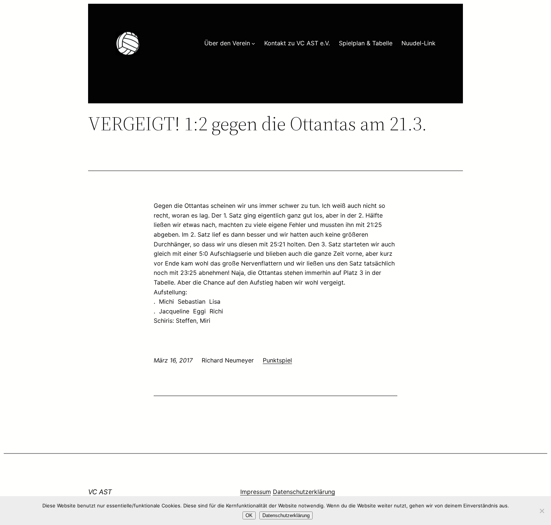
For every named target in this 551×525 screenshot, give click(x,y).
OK (249, 515)
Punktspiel (277, 360)
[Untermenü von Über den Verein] (253, 43)
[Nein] (541, 511)
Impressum (255, 491)
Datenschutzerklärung (304, 491)
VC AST (100, 492)
